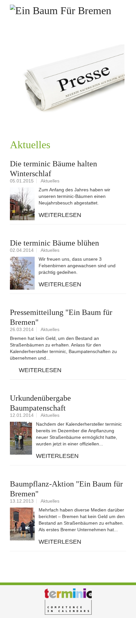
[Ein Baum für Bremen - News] (68, 81)
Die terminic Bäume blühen (54, 243)
